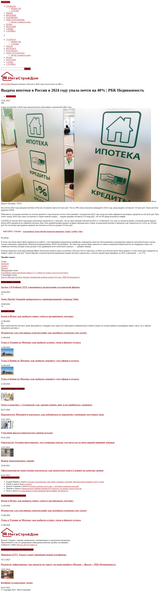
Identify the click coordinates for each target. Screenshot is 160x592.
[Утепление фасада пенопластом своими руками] (7, 428)
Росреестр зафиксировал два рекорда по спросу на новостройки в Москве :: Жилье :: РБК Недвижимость (58, 564)
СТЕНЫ (9, 29)
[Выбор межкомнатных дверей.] (7, 456)
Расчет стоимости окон (21, 22)
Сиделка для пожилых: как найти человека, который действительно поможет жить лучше (65, 482)
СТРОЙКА (11, 31)
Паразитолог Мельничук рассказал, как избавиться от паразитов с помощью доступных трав (52, 414)
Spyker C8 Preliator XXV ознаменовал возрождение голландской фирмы (40, 287)
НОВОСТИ (16, 8)
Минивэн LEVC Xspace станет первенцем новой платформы (33, 554)
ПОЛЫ (9, 24)
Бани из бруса (26, 484)
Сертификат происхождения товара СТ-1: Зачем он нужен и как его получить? (34, 273)
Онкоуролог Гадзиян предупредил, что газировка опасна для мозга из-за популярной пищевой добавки (57, 442)
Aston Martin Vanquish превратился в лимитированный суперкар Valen (39, 299)
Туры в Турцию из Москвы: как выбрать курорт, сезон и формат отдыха (41, 342)
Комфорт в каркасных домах (17, 582)
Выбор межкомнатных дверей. (17, 460)
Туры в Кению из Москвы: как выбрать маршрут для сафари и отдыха (40, 360)
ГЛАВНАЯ (11, 6)
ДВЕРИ (9, 13)
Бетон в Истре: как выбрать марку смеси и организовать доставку (37, 316)
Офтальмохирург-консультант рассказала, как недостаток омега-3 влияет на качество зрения (52, 470)
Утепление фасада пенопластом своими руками (27, 433)
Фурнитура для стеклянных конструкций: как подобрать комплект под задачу (44, 332)
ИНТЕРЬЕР (11, 15)
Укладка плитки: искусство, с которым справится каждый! (54, 486)
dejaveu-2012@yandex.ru (27, 545)
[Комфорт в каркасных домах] (7, 578)
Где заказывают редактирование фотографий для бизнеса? (43, 491)
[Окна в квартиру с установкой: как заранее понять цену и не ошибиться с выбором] (7, 400)
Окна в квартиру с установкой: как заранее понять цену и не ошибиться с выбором (46, 405)
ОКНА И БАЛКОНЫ (15, 20)
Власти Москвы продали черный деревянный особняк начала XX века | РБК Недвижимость (40, 277)
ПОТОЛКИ (11, 26)
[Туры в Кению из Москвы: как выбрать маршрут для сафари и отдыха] (7, 356)
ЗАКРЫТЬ (5, 2)
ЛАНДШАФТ (12, 17)
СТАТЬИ (15, 11)
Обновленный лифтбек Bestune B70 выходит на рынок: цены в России (51, 488)
